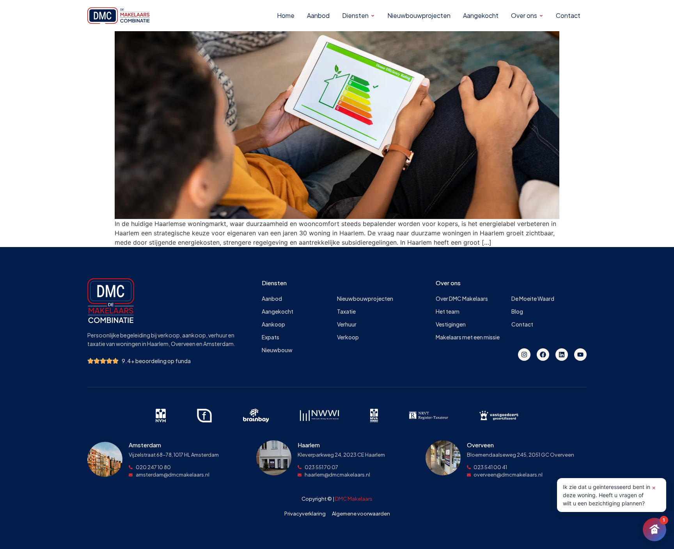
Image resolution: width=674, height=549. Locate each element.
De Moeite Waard (532, 298)
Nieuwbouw (277, 350)
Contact (522, 324)
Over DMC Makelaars (462, 298)
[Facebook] (543, 354)
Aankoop (273, 324)
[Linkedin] (561, 354)
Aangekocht (277, 311)
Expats (270, 337)
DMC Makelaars (353, 499)
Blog (517, 311)
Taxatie (346, 311)
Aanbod (272, 298)
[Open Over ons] (541, 16)
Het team (447, 311)
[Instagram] (524, 354)
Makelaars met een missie (468, 337)
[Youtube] (580, 354)
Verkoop (348, 337)
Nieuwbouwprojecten (365, 298)
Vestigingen (451, 324)
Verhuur (347, 324)
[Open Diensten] (373, 16)
